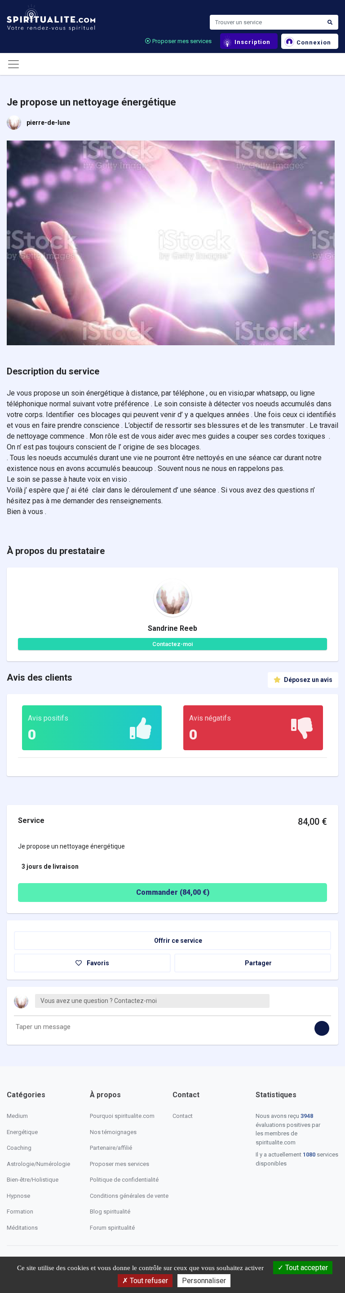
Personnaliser (204, 1280)
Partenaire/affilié (111, 1147)
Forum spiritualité (112, 1227)
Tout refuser (148, 1280)
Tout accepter (305, 1267)
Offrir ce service (177, 940)
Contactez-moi (172, 644)
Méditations (22, 1227)
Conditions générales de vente (129, 1195)
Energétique (22, 1132)
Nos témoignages (113, 1132)
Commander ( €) (172, 892)
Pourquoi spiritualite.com (122, 1116)
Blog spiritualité (110, 1211)
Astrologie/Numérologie (38, 1164)
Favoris (97, 963)
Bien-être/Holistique (32, 1179)
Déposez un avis (307, 679)
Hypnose (18, 1195)
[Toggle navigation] (13, 64)
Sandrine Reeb (172, 628)
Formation (20, 1211)
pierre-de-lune (48, 122)
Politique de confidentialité (124, 1179)
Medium (17, 1116)
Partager (257, 963)
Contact (182, 1116)
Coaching (19, 1147)
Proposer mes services (181, 41)
